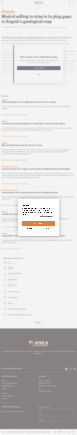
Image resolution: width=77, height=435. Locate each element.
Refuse (47, 229)
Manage (29, 229)
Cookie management (46, 216)
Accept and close (38, 223)
